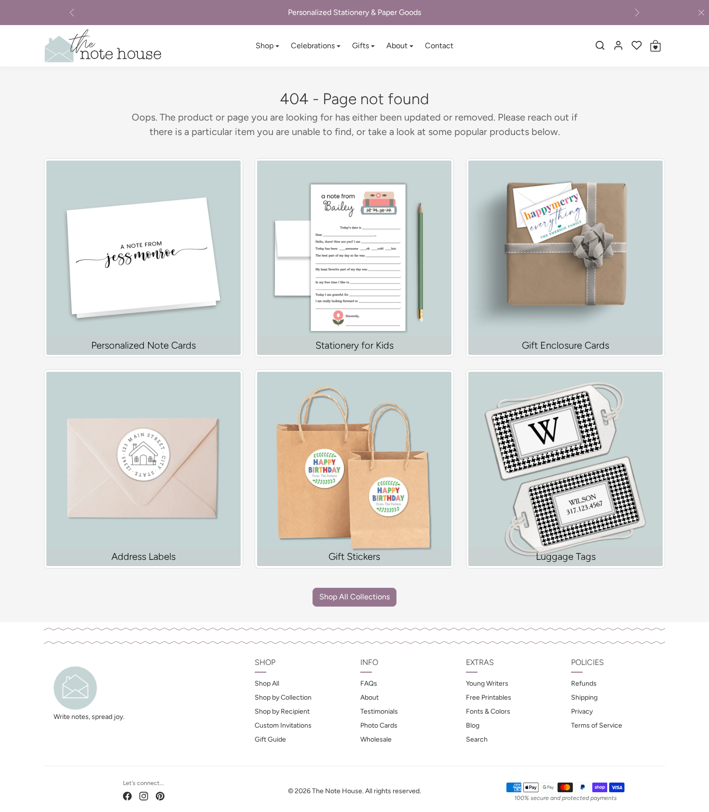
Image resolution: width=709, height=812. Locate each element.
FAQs (368, 683)
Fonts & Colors (488, 711)
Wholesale (376, 739)
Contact (439, 45)
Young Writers (487, 683)
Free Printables (488, 697)
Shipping (584, 697)
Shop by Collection (283, 697)
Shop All (267, 683)
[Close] (701, 12)
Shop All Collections (354, 596)
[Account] (618, 45)
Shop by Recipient (282, 711)
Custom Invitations (283, 725)
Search (477, 739)
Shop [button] (264, 45)
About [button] (397, 45)
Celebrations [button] (313, 45)
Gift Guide (270, 739)
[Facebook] (127, 795)
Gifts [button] (360, 45)
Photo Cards (378, 725)
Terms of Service (596, 725)
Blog (472, 725)
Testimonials (379, 711)
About (369, 697)
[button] (600, 45)
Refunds (584, 683)
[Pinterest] (160, 795)
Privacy (582, 711)
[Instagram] (144, 795)
